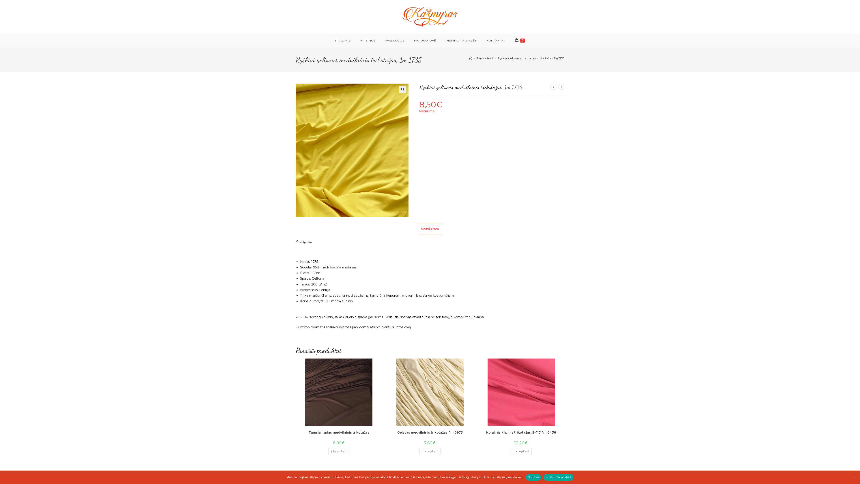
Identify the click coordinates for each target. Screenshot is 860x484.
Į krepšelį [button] (338, 451)
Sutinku (533, 477)
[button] (402, 89)
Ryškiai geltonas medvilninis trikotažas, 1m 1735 (531, 58)
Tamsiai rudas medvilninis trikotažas (339, 432)
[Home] (470, 58)
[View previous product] (553, 87)
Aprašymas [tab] (430, 228)
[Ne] (854, 477)
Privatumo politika (558, 477)
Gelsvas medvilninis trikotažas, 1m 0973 (430, 432)
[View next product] (561, 87)
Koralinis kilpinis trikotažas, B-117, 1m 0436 (521, 432)
